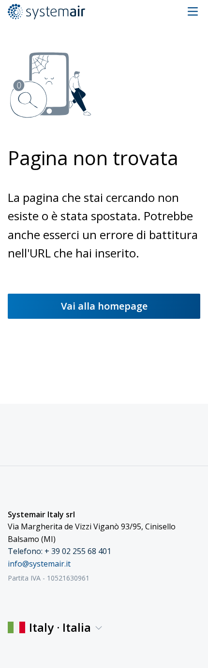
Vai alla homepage (104, 306)
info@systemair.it (39, 563)
